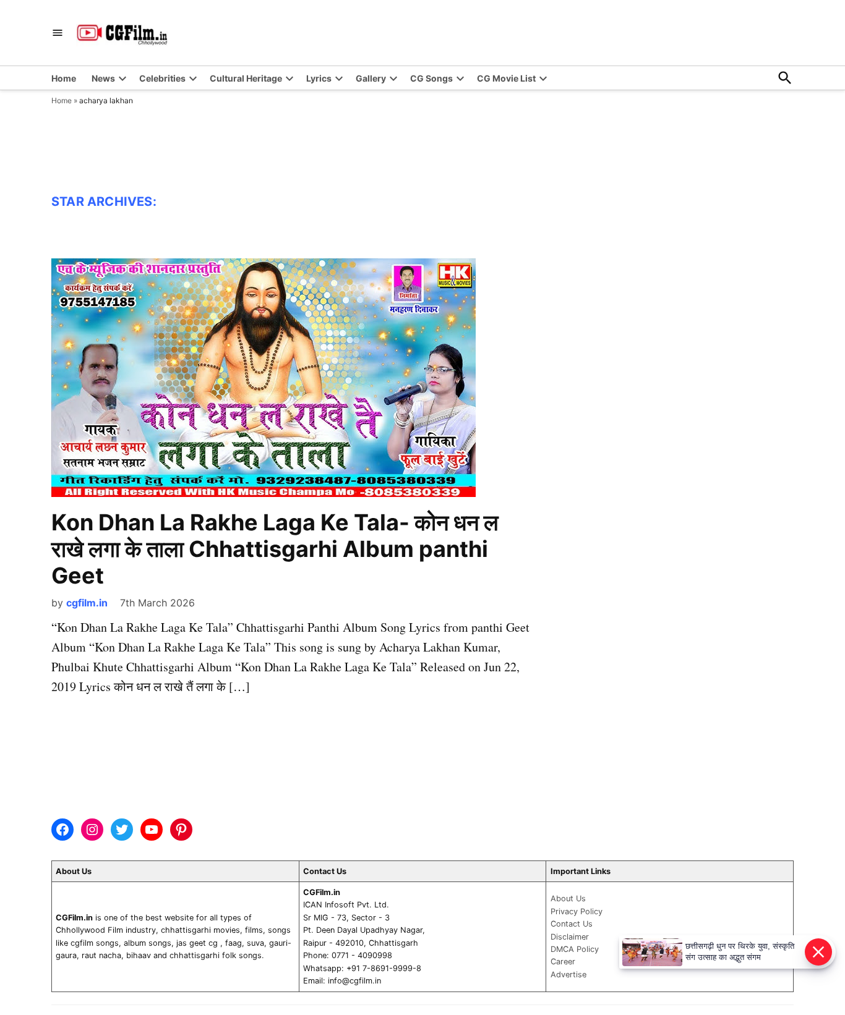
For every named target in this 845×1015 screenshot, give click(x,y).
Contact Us (572, 923)
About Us (568, 898)
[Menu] (57, 33)
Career (563, 961)
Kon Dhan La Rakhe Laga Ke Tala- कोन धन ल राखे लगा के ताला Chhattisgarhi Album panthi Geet (275, 549)
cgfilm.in (87, 603)
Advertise (568, 974)
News (103, 78)
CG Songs (431, 78)
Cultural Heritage (246, 78)
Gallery (371, 78)
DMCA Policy (575, 949)
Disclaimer (570, 936)
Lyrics (319, 78)
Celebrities (162, 78)
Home (63, 78)
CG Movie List (506, 78)
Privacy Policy (577, 911)
